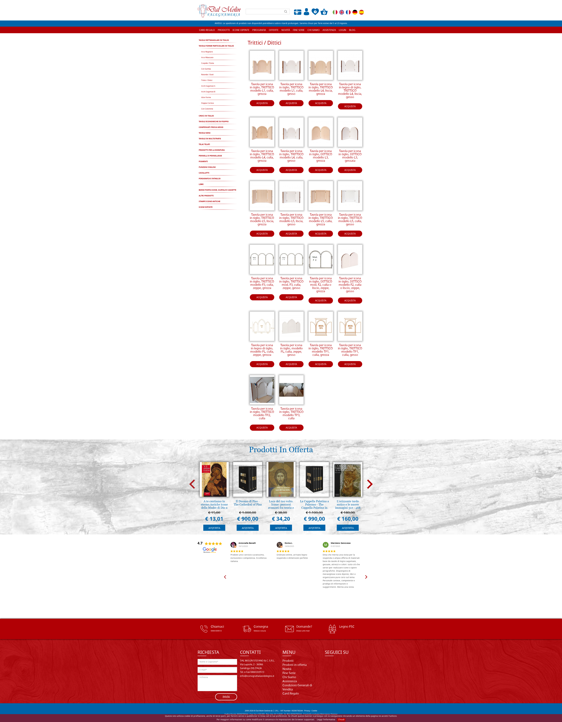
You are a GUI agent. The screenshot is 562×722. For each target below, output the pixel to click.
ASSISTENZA (329, 30)
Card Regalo (207, 30)
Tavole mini (204, 133)
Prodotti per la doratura (212, 150)
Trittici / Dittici (206, 80)
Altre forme (206, 97)
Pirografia (259, 30)
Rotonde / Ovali (207, 74)
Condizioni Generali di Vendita (297, 688)
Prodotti (287, 661)
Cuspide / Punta (207, 63)
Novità (286, 669)
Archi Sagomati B (208, 91)
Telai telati (204, 144)
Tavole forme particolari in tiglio (216, 46)
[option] (214, 497)
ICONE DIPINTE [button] (241, 30)
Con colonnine (207, 109)
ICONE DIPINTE (206, 207)
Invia (226, 697)
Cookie (314, 710)
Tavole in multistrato (210, 138)
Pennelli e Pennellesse (210, 155)
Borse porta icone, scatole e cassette (217, 190)
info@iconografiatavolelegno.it (257, 676)
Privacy (307, 710)
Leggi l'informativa (326, 719)
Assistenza (289, 681)
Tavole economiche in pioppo (214, 121)
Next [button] (370, 484)
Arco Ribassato (207, 57)
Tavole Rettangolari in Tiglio (214, 40)
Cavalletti (204, 173)
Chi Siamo (313, 30)
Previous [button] (192, 484)
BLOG (352, 30)
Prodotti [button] (224, 30)
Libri (201, 184)
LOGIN (342, 30)
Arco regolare (207, 51)
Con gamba (206, 69)
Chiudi (341, 719)
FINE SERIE (299, 30)
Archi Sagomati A (208, 86)
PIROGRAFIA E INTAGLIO (210, 178)
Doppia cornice (207, 103)
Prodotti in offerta (294, 665)
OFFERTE (274, 30)
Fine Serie (288, 673)
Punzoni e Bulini (207, 167)
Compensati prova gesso (211, 127)
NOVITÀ (285, 30)
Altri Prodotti (206, 195)
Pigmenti (203, 161)
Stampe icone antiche (209, 201)
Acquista (262, 103)
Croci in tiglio (206, 116)
